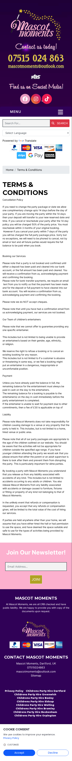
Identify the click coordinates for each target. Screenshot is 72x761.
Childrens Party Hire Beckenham (35, 712)
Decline (53, 753)
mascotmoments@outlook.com (36, 671)
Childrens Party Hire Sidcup (35, 701)
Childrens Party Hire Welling (35, 705)
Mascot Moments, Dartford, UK (36, 663)
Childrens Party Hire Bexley (35, 697)
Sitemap (36, 675)
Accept (19, 753)
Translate (30, 140)
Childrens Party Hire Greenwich (35, 694)
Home (9, 169)
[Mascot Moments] (36, 24)
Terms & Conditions (29, 169)
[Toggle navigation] (60, 112)
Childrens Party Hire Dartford (45, 690)
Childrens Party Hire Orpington (35, 715)
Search (62, 123)
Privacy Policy (14, 690)
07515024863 (36, 667)
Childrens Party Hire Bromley (35, 708)
